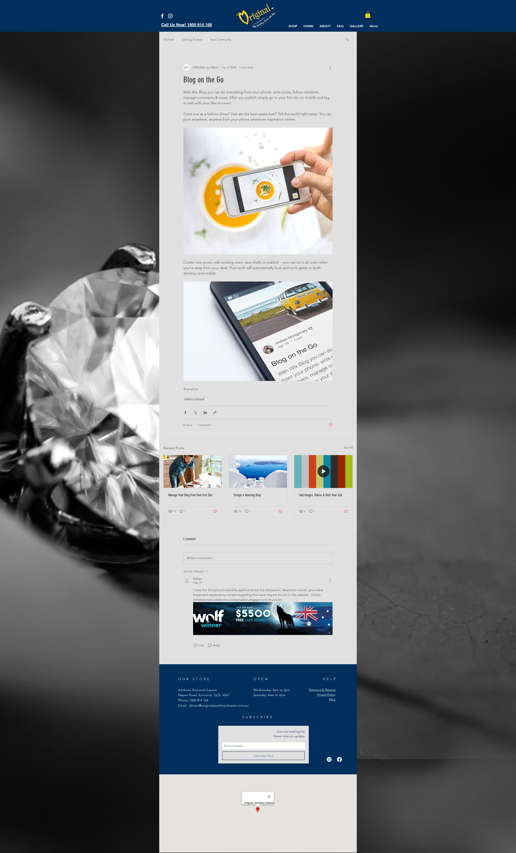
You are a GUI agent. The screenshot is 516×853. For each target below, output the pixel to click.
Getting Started (192, 39)
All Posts (168, 39)
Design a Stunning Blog (247, 495)
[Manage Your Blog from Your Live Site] (192, 471)
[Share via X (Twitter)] (195, 412)
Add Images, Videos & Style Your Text (320, 495)
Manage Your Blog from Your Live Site (190, 495)
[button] (367, 14)
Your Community (220, 39)
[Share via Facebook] (185, 412)
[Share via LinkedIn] (205, 412)
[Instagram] (329, 759)
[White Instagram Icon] (170, 16)
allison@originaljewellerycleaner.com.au (219, 705)
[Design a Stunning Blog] (258, 471)
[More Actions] (330, 580)
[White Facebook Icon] (162, 16)
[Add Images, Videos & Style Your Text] (323, 471)
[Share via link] (215, 412)
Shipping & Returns (322, 690)
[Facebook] (339, 759)
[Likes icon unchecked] (195, 645)
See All (348, 447)
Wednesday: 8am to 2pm (271, 690)
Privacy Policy (326, 695)
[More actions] (330, 67)
